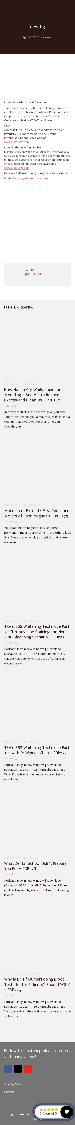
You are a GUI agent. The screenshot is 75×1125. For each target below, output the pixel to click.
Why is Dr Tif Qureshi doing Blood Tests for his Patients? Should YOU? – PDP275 (37, 984)
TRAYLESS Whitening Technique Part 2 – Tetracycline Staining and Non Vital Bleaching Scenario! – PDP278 (36, 631)
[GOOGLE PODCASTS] (18, 1034)
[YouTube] (28, 1069)
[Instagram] (18, 1069)
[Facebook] (8, 1069)
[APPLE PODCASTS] (8, 1034)
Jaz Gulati (33, 274)
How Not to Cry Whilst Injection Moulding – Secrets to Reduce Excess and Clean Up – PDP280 (32, 395)
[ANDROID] (36, 1034)
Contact (9, 1092)
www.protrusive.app (16, 142)
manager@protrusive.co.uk (31, 178)
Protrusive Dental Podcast (22, 384)
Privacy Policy (13, 1084)
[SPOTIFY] (27, 1034)
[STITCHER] (45, 1034)
